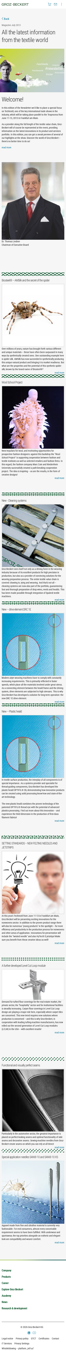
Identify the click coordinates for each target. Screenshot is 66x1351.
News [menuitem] (4, 1302)
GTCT (33, 1338)
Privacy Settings (21, 1343)
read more (6, 147)
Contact (55, 1338)
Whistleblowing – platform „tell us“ (18, 1348)
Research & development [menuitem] (14, 1308)
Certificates (44, 1338)
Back (6, 19)
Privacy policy (22, 1338)
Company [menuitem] (6, 1270)
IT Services (7, 1343)
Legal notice (7, 1338)
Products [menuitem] (6, 1276)
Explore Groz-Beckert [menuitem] (12, 1289)
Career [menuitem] (5, 1283)
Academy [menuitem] (6, 1295)
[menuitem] (49, 4)
